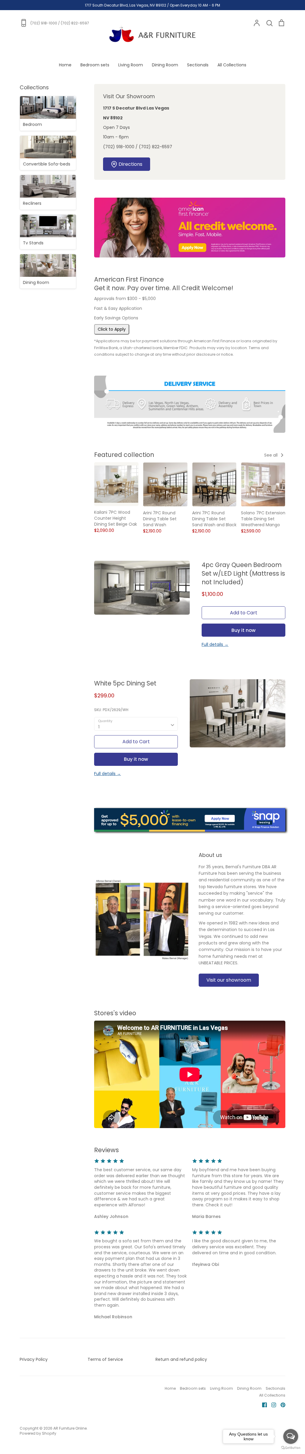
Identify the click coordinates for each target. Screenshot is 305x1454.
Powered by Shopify (38, 1433)
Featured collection (124, 454)
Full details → (215, 644)
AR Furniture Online (70, 1428)
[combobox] (136, 724)
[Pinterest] (280, 1405)
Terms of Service (105, 1359)
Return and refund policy (181, 1359)
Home (65, 65)
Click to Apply (112, 329)
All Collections (231, 65)
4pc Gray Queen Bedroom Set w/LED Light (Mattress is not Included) (243, 573)
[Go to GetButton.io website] (290, 1448)
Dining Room (165, 65)
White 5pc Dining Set (125, 683)
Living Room (130, 65)
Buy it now (243, 630)
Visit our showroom (228, 980)
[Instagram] (271, 1405)
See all (271, 455)
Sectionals (197, 65)
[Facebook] (262, 1405)
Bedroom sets (94, 65)
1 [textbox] (98, 727)
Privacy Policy (34, 1359)
